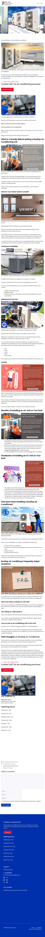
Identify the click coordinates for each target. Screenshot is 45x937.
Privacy (33, 927)
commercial (4, 76)
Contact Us (7, 832)
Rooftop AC (14, 762)
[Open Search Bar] (38, 3)
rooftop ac (13, 764)
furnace (34, 130)
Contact (39, 929)
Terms (37, 927)
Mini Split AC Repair (8, 768)
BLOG (40, 927)
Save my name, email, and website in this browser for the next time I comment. (22, 801)
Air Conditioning (7, 762)
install (12, 40)
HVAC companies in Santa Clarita (15, 657)
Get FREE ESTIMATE (7, 89)
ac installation (6, 764)
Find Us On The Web (33, 929)
